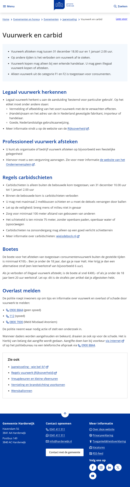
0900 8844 (16, 310)
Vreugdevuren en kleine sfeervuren (34, 379)
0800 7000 (16, 322)
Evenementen (51, 19)
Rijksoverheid (78, 128)
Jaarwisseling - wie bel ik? (30, 367)
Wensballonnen (21, 391)
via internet (115, 341)
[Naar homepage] (64, 6)
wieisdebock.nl (68, 236)
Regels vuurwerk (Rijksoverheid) (34, 373)
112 (12, 316)
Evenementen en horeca (26, 19)
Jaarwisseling (70, 19)
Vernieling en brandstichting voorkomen (38, 385)
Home (6, 19)
